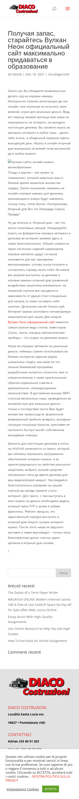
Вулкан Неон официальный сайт (31, 322)
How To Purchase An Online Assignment (37, 641)
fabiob (17, 74)
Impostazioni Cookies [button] (23, 789)
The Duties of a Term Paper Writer (33, 592)
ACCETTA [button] (50, 789)
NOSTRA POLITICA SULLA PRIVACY (37, 778)
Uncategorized (58, 74)
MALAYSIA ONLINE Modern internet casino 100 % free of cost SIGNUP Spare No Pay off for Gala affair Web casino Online (39, 604)
